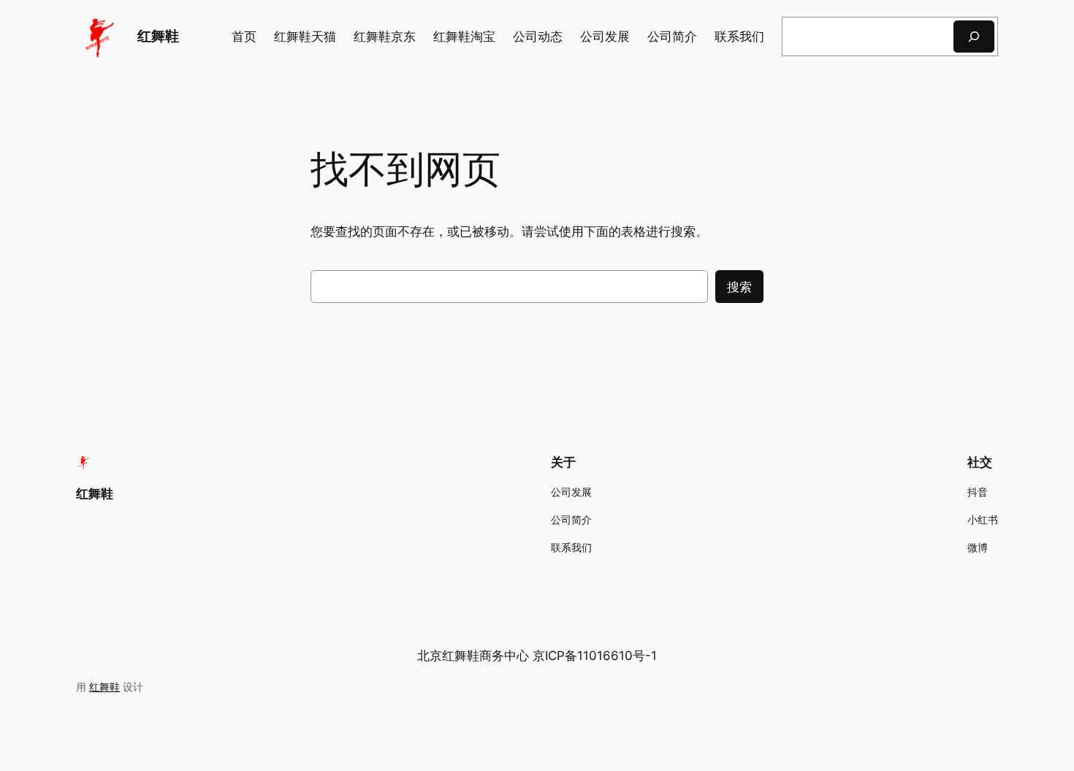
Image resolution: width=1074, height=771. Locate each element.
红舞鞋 (158, 36)
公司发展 (605, 36)
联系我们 (739, 36)
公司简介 (672, 36)
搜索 (739, 287)
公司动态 (538, 36)
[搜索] (973, 36)
